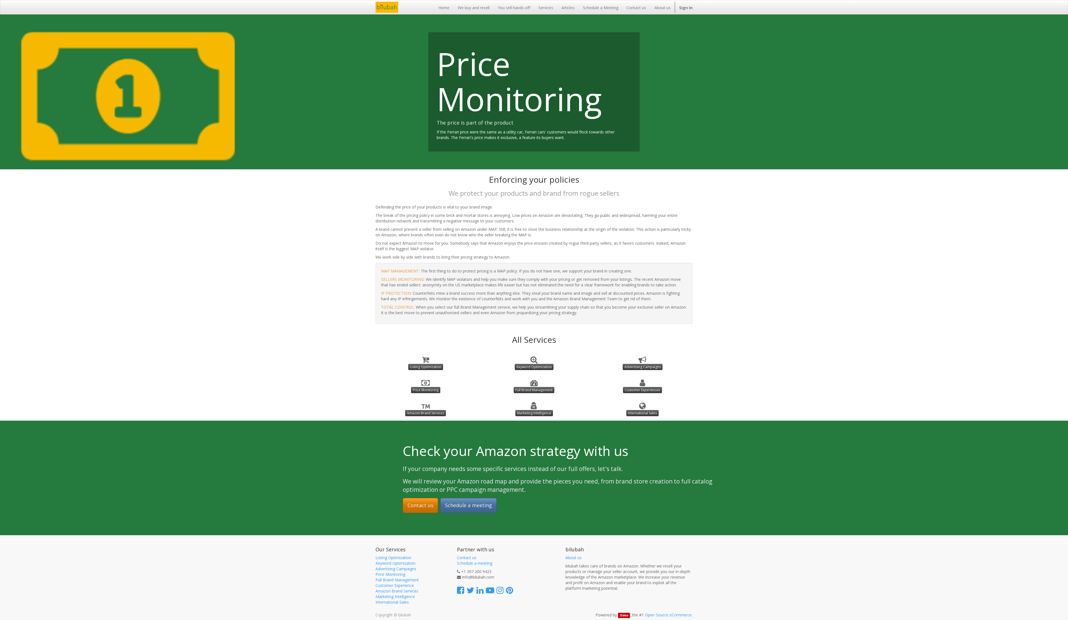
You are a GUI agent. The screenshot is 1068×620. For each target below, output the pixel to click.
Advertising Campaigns (642, 366)
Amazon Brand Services (425, 413)
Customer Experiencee (642, 390)
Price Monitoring (426, 390)
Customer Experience (394, 585)
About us (573, 557)
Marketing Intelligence (534, 413)
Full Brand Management (534, 390)
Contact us (420, 505)
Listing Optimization (425, 366)
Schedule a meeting (468, 505)
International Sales (642, 413)
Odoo (624, 615)
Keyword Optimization (534, 366)
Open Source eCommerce (668, 614)
